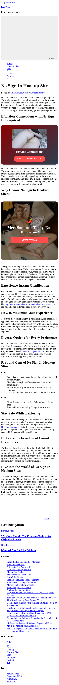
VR (8, 79)
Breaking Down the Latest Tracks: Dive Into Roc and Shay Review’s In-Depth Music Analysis (31, 609)
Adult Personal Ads (15, 564)
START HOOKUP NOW (29, 158)
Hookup (10, 649)
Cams (9, 73)
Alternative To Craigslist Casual (21, 582)
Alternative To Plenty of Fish (20, 567)
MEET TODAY (29, 240)
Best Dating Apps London (19, 587)
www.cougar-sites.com (34, 351)
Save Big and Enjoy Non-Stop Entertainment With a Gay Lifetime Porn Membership (30, 614)
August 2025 (13, 679)
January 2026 (13, 673)
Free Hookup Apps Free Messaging (23, 580)
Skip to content (8, 2)
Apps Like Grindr (15, 577)
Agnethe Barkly (37, 93)
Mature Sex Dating (15, 572)
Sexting (10, 76)
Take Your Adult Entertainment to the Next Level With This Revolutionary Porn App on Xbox (31, 598)
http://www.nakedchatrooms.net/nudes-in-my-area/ (28, 304)
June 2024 (11, 681)
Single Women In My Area (19, 574)
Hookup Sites (13, 66)
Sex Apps (11, 657)
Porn (9, 68)
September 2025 (14, 676)
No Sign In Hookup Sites (18, 590)
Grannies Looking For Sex (19, 569)
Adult (46, 518)
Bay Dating (6, 7)
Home (9, 63)
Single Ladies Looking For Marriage (23, 562)
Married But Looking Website (20, 585)
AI (8, 71)
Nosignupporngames (10, 427)
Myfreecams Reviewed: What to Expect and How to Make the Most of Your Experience (30, 624)
